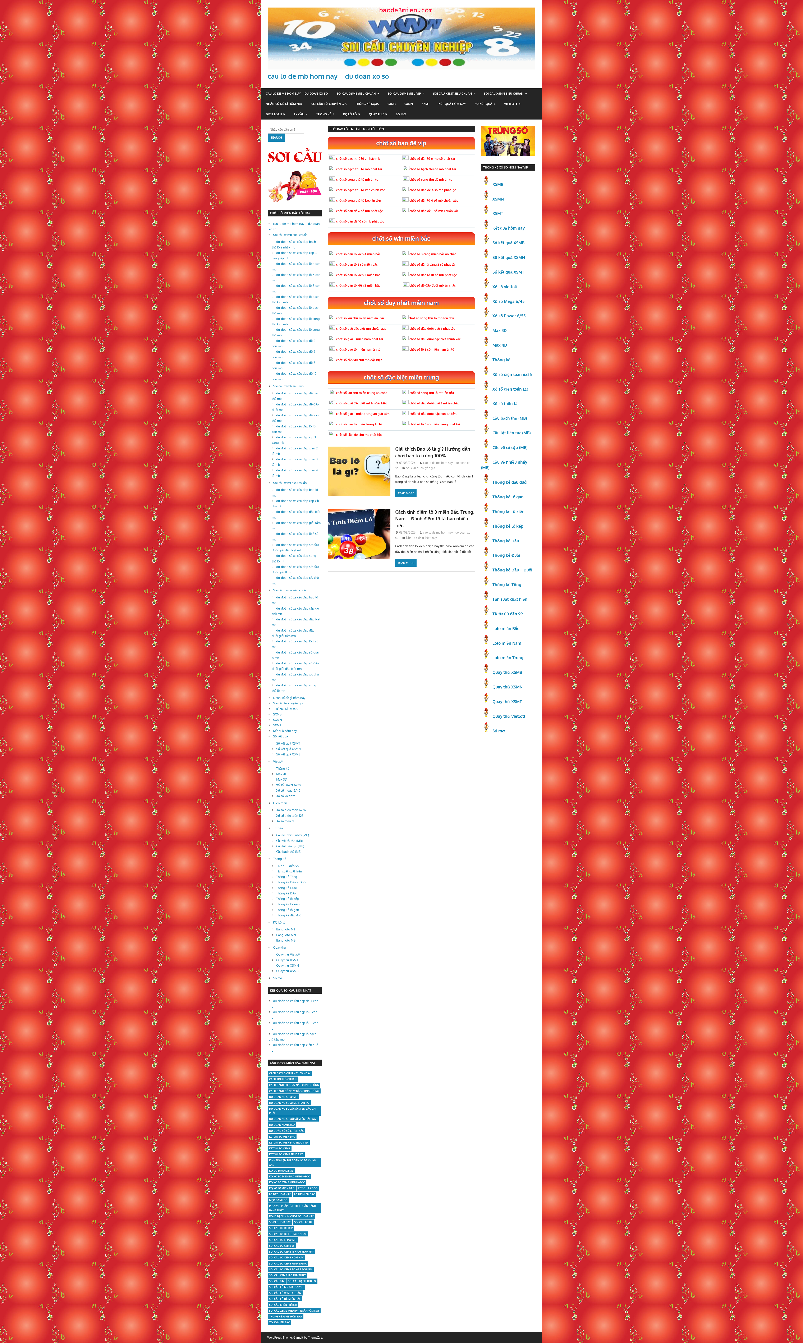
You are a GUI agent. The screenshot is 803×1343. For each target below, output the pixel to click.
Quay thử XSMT (287, 960)
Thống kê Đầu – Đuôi (291, 882)
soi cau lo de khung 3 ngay (287, 1234)
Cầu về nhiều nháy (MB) (292, 835)
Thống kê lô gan (287, 910)
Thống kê (323, 114)
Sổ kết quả (483, 103)
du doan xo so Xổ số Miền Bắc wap (293, 1118)
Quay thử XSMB (287, 971)
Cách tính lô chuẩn (283, 1079)
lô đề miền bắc (304, 1194)
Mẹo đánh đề (278, 1200)
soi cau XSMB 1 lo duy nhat (287, 1275)
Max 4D (281, 774)
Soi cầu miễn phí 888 (283, 1304)
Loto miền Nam (506, 643)
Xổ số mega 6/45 (288, 790)
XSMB (497, 184)
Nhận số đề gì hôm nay (284, 103)
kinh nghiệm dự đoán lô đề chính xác (292, 1162)
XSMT (497, 213)
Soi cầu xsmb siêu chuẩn (356, 93)
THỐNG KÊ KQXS (367, 103)
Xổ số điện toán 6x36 (512, 374)
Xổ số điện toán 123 (289, 816)
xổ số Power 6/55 (288, 785)
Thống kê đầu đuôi (289, 915)
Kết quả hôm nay (452, 103)
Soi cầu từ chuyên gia (329, 103)
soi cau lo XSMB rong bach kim (290, 1269)
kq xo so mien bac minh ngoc (289, 1176)
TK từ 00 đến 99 (287, 866)
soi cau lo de (303, 1222)
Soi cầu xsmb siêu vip (404, 93)
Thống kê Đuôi (286, 888)
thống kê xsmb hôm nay (285, 1316)
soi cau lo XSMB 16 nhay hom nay (291, 1251)
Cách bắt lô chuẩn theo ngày (289, 1073)
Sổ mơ (401, 114)
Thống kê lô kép (287, 899)
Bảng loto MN (286, 935)
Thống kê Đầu (286, 893)
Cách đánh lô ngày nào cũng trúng (294, 1085)
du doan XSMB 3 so (282, 1124)
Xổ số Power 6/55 (509, 315)
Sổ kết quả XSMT (288, 743)
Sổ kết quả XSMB (288, 754)
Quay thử (376, 114)
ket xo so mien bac (282, 1136)
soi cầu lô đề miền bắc (285, 1299)
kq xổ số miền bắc (281, 1188)
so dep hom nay (279, 1222)
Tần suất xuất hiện (289, 871)
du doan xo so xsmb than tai (289, 1102)
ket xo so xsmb (279, 1148)
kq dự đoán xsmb (281, 1170)
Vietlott (510, 103)
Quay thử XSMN (287, 965)
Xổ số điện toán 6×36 (291, 810)
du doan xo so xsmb (283, 1097)
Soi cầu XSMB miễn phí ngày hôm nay (294, 1310)
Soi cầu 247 (276, 1281)
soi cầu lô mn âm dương (286, 1287)
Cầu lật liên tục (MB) (290, 846)
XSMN (498, 198)
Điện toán (274, 114)
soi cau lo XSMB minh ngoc (288, 1263)
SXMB (391, 103)
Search (276, 137)
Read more (406, 493)
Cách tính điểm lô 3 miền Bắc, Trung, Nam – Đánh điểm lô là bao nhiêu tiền (434, 518)
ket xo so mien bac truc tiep (288, 1142)
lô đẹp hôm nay (279, 1194)
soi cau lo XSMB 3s (281, 1245)
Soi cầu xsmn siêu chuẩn (503, 93)
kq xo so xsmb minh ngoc (287, 1182)
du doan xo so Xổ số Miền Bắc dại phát (292, 1111)
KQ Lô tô (350, 114)
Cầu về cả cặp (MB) (289, 841)
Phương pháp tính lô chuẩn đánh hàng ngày (292, 1208)
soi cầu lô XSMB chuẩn (285, 1293)
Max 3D (281, 779)
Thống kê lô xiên (288, 904)
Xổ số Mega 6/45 (508, 301)
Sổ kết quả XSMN (288, 749)
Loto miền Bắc (505, 628)
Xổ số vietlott (285, 796)
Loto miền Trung (507, 657)
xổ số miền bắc (279, 1322)
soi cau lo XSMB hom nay (286, 1257)
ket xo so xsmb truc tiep (286, 1154)
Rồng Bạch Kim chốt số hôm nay (291, 1216)
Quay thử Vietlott (288, 954)
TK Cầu (299, 114)
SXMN (408, 103)
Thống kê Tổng (286, 877)
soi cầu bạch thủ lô (302, 1281)
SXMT (426, 103)
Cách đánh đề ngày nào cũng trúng (294, 1091)
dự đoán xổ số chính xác (286, 1130)
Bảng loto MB (285, 940)
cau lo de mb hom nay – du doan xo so (328, 76)
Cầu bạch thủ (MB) (288, 852)
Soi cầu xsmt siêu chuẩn (452, 93)
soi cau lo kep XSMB (282, 1239)
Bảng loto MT (285, 929)
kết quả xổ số (307, 1188)
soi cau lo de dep (281, 1228)
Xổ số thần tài (285, 821)
